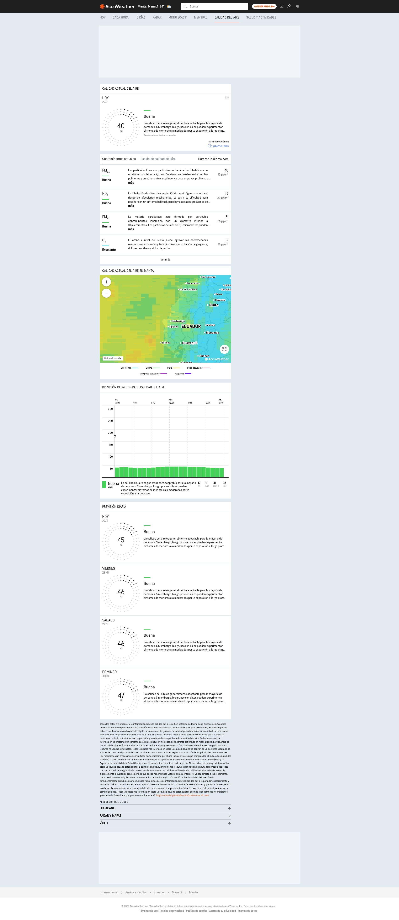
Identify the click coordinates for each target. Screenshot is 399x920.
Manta (193, 892)
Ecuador (159, 892)
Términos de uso (148, 911)
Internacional (109, 892)
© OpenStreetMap (113, 358)
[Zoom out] (106, 293)
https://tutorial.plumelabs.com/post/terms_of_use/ (182, 795)
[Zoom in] (106, 281)
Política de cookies (197, 911)
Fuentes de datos (247, 911)
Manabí (177, 892)
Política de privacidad (172, 911)
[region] (165, 319)
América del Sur (136, 892)
